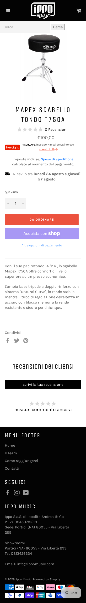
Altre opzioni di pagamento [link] (42, 245)
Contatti (12, 468)
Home (10, 445)
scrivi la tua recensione (43, 384)
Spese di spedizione (57, 159)
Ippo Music (24, 579)
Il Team (11, 453)
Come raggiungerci (21, 460)
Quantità (11, 192)
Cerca (58, 27)
